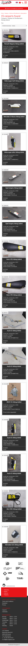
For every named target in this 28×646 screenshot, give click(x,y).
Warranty (6, 589)
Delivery (6, 593)
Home (2, 13)
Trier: (2, 23)
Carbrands (4, 611)
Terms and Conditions (7, 601)
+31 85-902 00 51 (8, 637)
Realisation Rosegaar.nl (14, 644)
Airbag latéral (23, 13)
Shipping (6, 594)
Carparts (4, 610)
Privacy (4, 605)
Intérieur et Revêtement (14, 13)
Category (7, 13)
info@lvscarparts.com (9, 639)
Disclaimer (4, 603)
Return (5, 591)
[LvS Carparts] (6, 2)
